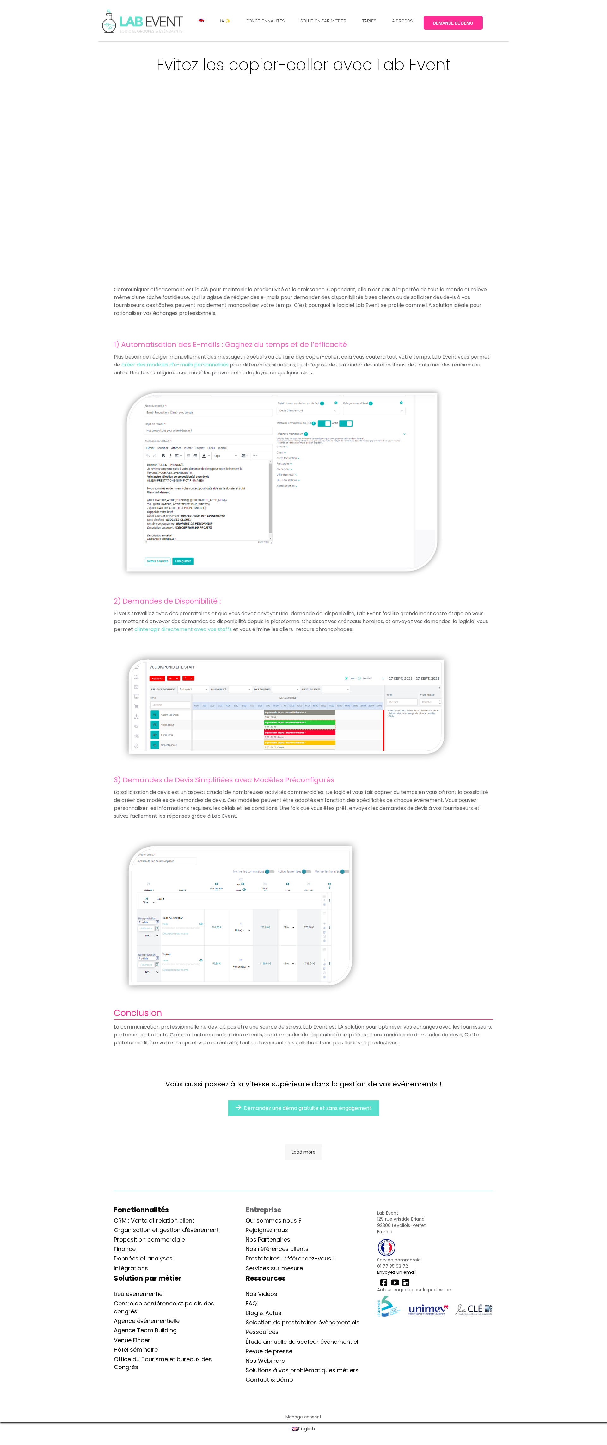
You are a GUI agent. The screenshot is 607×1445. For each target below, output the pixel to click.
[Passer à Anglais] (201, 21)
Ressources (262, 1332)
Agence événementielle (147, 1321)
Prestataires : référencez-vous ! (290, 1258)
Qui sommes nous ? (274, 1220)
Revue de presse (269, 1351)
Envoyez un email (396, 1272)
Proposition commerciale (149, 1239)
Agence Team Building (145, 1330)
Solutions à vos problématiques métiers (302, 1370)
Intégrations (131, 1268)
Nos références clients (277, 1249)
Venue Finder (132, 1340)
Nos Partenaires (268, 1239)
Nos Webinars (265, 1361)
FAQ (251, 1303)
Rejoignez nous (267, 1230)
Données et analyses (143, 1258)
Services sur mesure (274, 1268)
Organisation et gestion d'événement (166, 1230)
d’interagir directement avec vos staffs (182, 629)
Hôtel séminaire (136, 1350)
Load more (304, 1152)
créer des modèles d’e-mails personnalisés (174, 364)
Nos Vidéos (261, 1294)
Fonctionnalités (141, 1210)
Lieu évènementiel (139, 1294)
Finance (125, 1249)
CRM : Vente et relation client (154, 1220)
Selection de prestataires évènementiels (302, 1322)
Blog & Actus (263, 1313)
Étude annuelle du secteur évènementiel (302, 1342)
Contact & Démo (269, 1380)
